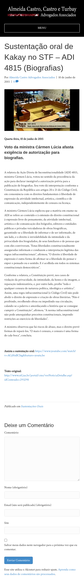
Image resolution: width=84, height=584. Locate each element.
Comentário (11, 433)
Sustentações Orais (32, 406)
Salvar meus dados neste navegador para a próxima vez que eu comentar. (40, 547)
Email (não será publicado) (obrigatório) (27, 505)
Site (6, 523)
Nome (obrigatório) (15, 487)
